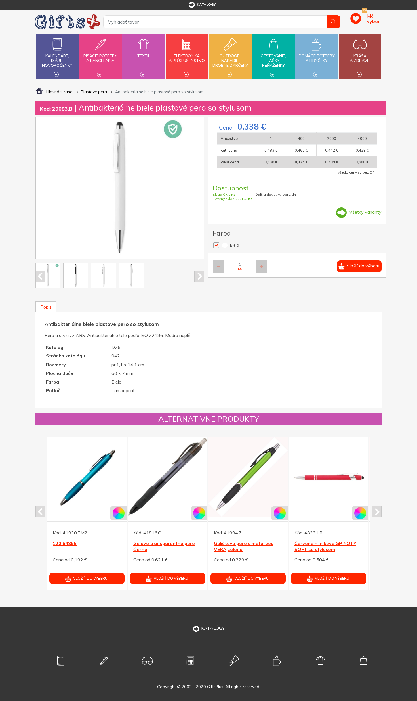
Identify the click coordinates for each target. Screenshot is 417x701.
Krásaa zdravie (360, 58)
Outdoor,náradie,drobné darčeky (230, 60)
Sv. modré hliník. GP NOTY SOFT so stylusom (186, 546)
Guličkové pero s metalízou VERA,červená (348, 546)
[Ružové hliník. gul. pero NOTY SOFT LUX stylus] (272, 477)
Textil (143, 55)
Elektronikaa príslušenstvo (187, 58)
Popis (46, 307)
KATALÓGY (213, 628)
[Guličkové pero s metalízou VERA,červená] (353, 477)
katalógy (206, 4)
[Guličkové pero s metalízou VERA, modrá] (111, 477)
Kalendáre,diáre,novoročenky (57, 60)
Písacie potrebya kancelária (100, 58)
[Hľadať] (333, 21)
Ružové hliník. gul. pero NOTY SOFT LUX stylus (270, 546)
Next (199, 276)
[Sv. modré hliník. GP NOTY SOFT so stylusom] (191, 477)
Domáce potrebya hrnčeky (317, 58)
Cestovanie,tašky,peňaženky (273, 60)
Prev (40, 276)
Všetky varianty (365, 212)
